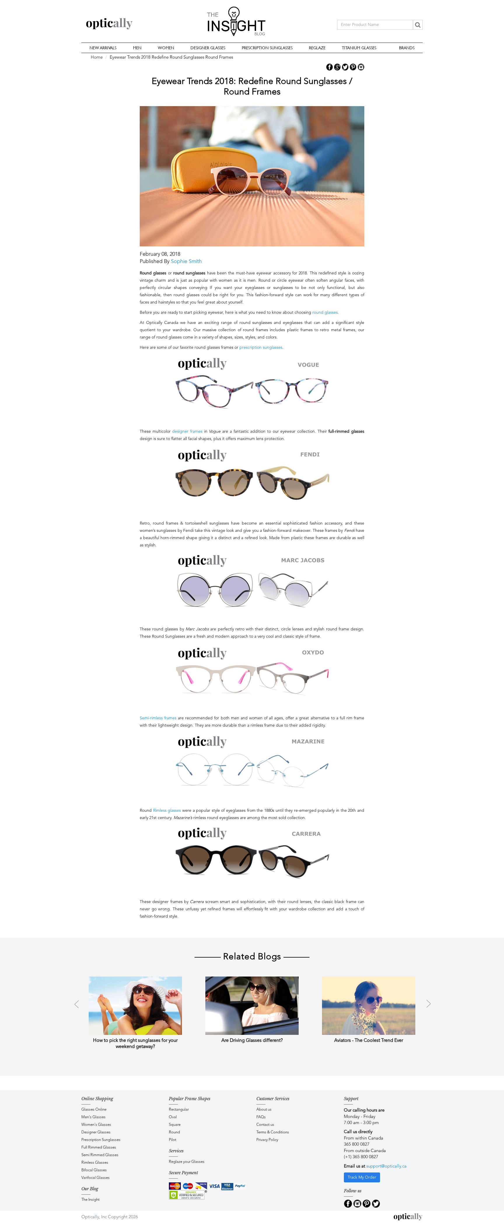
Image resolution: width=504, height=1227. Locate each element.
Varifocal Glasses (95, 1178)
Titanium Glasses (359, 48)
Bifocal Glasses (94, 1170)
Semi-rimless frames (158, 718)
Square (175, 1125)
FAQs (261, 1117)
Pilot (172, 1140)
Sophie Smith (186, 261)
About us (264, 1110)
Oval (173, 1117)
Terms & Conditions (272, 1132)
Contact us (265, 1125)
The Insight (90, 1200)
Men (137, 48)
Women (166, 48)
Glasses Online (93, 1110)
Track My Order (362, 1177)
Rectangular (179, 1110)
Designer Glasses (207, 48)
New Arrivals (103, 48)
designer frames (187, 432)
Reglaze (317, 48)
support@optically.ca (386, 1166)
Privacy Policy (267, 1140)
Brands (406, 48)
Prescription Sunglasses (267, 48)
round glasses (325, 313)
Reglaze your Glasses (186, 1162)
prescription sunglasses (260, 348)
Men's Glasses (93, 1117)
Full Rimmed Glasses (98, 1147)
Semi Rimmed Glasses (99, 1155)
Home (97, 57)
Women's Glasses (96, 1125)
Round (174, 1132)
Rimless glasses (167, 811)
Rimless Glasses (94, 1163)
